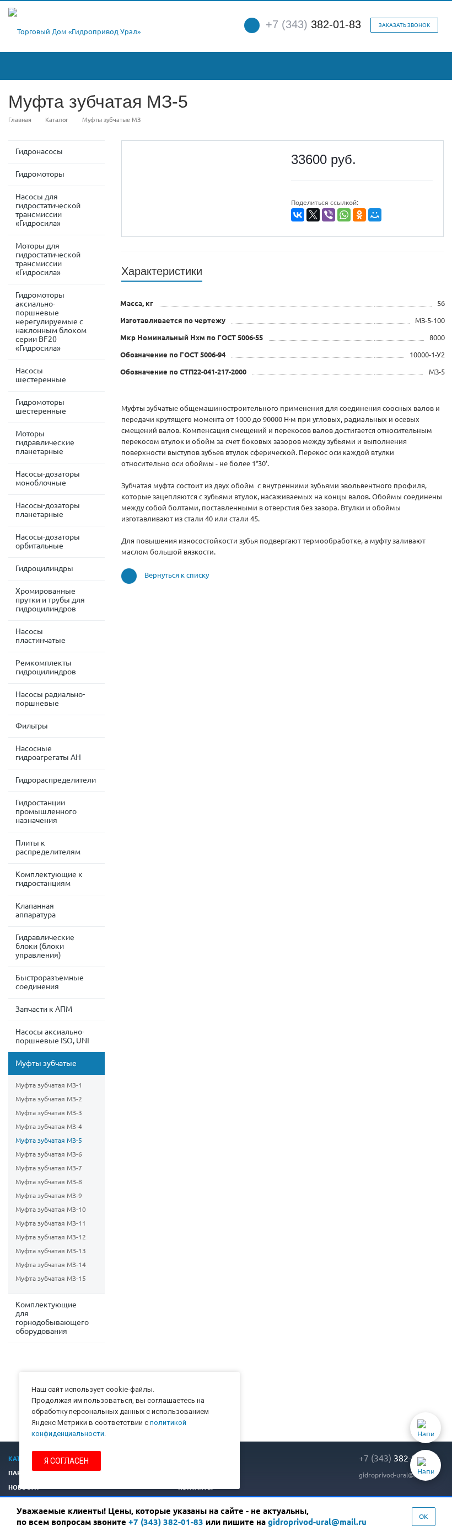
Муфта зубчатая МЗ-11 (50, 1223)
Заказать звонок (404, 25)
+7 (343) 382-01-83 (165, 1522)
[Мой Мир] (374, 214)
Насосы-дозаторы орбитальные (47, 541)
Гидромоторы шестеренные (40, 406)
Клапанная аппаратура (35, 910)
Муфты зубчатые (46, 1063)
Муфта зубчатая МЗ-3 (48, 1112)
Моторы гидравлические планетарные (44, 442)
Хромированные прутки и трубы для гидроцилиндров (50, 600)
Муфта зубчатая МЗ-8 (48, 1181)
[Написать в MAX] (425, 1465)
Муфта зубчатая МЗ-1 (48, 1085)
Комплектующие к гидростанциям (49, 879)
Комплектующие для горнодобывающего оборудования (52, 1318)
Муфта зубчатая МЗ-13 (50, 1250)
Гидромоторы (39, 174)
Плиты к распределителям (47, 847)
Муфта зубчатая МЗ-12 (50, 1237)
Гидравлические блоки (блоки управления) (44, 946)
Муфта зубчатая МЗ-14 (50, 1264)
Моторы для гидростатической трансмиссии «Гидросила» (47, 259)
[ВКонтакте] (297, 214)
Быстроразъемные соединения (49, 982)
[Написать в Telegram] (425, 1427)
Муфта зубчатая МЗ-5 (48, 1140)
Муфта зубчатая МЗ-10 (50, 1209)
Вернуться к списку (176, 575)
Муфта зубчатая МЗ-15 (50, 1278)
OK (423, 1516)
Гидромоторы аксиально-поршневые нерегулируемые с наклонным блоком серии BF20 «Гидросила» (51, 321)
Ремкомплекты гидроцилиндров (45, 667)
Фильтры (31, 725)
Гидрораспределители (55, 779)
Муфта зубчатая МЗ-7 (48, 1167)
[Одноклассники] (359, 214)
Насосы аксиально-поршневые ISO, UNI (52, 1036)
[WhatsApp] (344, 214)
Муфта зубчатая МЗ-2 (48, 1098)
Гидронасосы (39, 151)
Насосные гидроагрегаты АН (48, 753)
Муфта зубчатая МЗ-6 (48, 1154)
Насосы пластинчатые (40, 636)
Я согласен (66, 1460)
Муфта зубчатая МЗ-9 (48, 1195)
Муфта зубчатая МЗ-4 (48, 1126)
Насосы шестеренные (40, 375)
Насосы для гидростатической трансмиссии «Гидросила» (47, 210)
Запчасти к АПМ (43, 1009)
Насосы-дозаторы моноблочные (47, 478)
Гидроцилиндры (44, 568)
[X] (313, 214)
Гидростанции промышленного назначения (46, 811)
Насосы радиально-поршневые (50, 699)
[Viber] (328, 214)
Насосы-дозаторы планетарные (47, 510)
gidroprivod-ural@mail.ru (396, 1475)
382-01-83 (313, 24)
